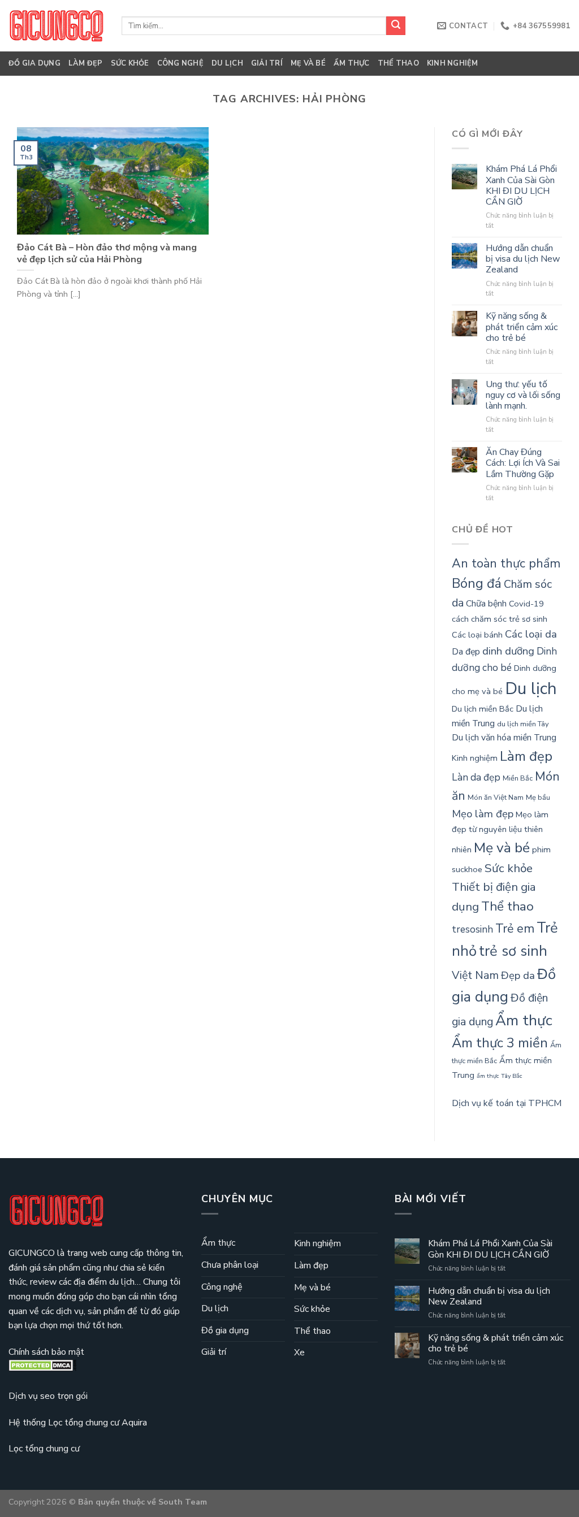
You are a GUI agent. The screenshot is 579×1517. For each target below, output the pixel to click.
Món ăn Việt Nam (496, 797)
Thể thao (398, 63)
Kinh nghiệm (452, 63)
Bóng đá (477, 583)
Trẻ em (514, 928)
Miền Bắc (518, 778)
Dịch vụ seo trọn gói (48, 1396)
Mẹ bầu (538, 797)
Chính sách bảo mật (46, 1352)
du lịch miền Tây (523, 724)
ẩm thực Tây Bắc (499, 1076)
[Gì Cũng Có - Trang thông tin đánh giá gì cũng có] (56, 26)
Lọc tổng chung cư (44, 1448)
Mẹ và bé (308, 63)
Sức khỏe (130, 63)
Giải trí (267, 63)
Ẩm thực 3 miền (500, 1043)
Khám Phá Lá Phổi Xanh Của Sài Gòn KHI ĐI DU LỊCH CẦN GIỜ (521, 185)
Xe (299, 1352)
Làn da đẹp (476, 777)
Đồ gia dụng (34, 63)
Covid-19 (526, 603)
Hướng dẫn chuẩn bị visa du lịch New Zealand (523, 259)
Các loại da (531, 634)
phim (541, 849)
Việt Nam (475, 975)
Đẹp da (518, 975)
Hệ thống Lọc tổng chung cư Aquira (77, 1422)
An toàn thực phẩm (506, 563)
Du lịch (227, 63)
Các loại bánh (477, 634)
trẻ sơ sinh (513, 951)
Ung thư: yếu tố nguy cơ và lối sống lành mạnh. (523, 395)
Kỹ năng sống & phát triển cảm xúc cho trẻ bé (522, 327)
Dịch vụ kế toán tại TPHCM (506, 1103)
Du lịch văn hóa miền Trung (504, 737)
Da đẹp (466, 651)
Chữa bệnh (486, 603)
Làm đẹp (85, 63)
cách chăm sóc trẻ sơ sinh (499, 619)
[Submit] (395, 26)
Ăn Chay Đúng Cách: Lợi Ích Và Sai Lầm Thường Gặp (523, 463)
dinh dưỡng (508, 651)
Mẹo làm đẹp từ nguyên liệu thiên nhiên (500, 832)
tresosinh (472, 929)
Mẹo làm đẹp (482, 814)
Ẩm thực (352, 63)
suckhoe (467, 869)
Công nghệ (180, 63)
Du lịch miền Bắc (482, 708)
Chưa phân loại (229, 1265)
